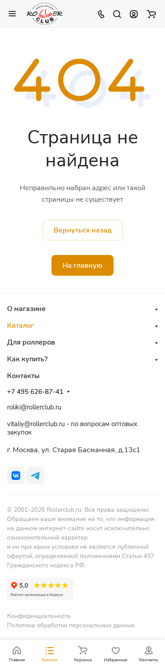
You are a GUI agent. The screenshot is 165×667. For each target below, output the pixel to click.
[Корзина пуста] (151, 13)
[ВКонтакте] (16, 475)
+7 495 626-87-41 (35, 392)
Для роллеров (31, 342)
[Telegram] (35, 475)
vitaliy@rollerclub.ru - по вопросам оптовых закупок (72, 428)
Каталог (20, 325)
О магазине (26, 309)
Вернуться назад (83, 230)
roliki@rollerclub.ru (34, 407)
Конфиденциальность (39, 616)
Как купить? (27, 359)
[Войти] (134, 13)
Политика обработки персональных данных (71, 625)
